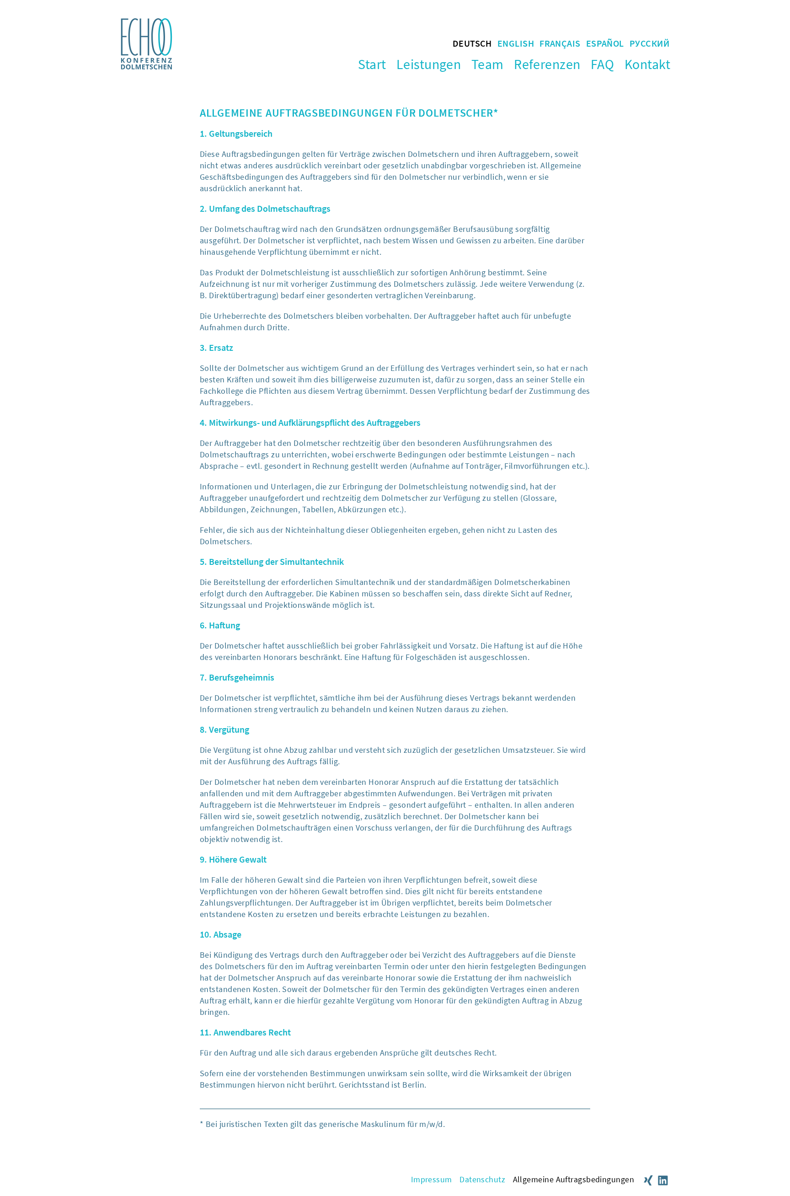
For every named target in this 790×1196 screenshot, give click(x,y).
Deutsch (472, 43)
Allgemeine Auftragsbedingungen (574, 1179)
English (515, 43)
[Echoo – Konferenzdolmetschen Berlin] (146, 66)
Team (487, 64)
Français (560, 43)
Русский (649, 43)
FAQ (602, 64)
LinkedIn (663, 1180)
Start (372, 64)
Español (605, 43)
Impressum (431, 1179)
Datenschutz (482, 1179)
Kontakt (647, 64)
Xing (648, 1180)
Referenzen (547, 64)
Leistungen (428, 64)
